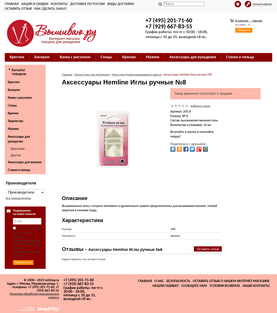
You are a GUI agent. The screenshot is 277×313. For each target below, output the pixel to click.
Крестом (14, 82)
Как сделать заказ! (50, 9)
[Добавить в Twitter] (192, 149)
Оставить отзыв (18, 9)
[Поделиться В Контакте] (173, 149)
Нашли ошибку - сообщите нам (180, 286)
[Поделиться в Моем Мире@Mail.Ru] (205, 149)
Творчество (15, 121)
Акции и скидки (34, 4)
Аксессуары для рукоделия (19, 139)
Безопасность (178, 281)
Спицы (12, 105)
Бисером (14, 90)
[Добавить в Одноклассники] (179, 149)
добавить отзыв (200, 106)
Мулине (13, 129)
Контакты (59, 4)
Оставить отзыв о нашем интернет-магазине (231, 281)
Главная (12, 4)
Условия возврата (224, 286)
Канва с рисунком (20, 98)
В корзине (248, 21)
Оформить (243, 30)
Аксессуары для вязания (24, 162)
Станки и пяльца (19, 170)
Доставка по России (87, 4)
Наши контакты (256, 286)
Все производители (18, 198)
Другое (16, 155)
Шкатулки (18, 149)
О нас (159, 281)
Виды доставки (120, 4)
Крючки (13, 113)
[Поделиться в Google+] (198, 149)
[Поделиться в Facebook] (185, 149)
